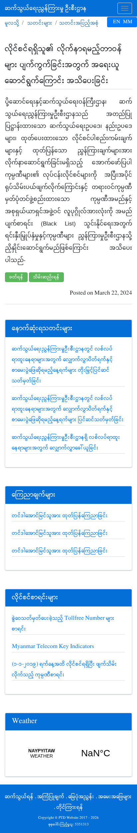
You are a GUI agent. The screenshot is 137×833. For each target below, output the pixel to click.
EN (116, 22)
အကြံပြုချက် (51, 796)
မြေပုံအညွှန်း (81, 796)
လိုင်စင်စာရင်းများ (35, 597)
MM (127, 22)
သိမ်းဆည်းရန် (46, 277)
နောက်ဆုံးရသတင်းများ (42, 328)
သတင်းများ (40, 23)
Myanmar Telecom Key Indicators (53, 646)
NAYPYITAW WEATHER (68, 753)
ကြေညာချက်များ (34, 495)
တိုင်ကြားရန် (70, 807)
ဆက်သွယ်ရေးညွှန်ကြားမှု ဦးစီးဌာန (46, 8)
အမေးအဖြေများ (115, 796)
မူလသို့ (12, 23)
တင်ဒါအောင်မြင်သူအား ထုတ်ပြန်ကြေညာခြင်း (60, 515)
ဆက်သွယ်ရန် (19, 796)
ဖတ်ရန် (16, 277)
